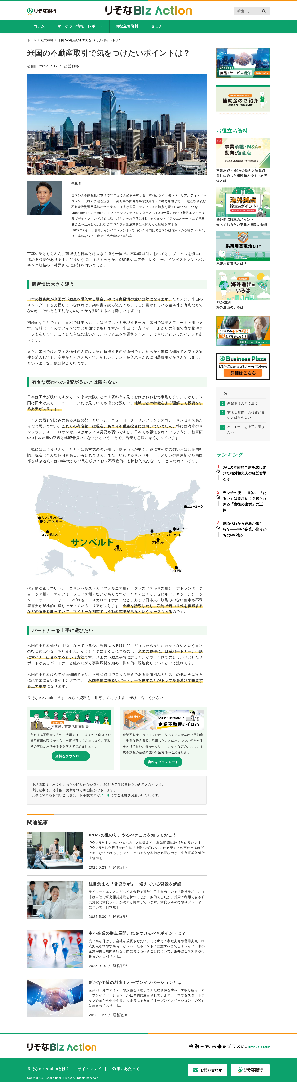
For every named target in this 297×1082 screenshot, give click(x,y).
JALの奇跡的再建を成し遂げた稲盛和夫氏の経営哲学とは (244, 473)
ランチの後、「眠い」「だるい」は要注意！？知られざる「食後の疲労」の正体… (244, 501)
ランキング (230, 455)
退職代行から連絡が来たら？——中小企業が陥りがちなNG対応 (244, 529)
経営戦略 (71, 66)
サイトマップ (89, 1069)
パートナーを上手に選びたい (246, 429)
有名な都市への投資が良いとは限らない (246, 415)
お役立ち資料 (232, 130)
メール (105, 795)
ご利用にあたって (124, 1069)
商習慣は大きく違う (242, 403)
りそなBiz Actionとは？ (48, 1069)
